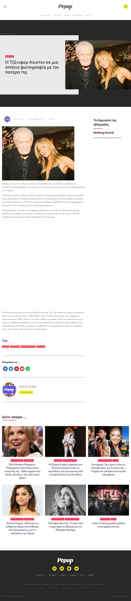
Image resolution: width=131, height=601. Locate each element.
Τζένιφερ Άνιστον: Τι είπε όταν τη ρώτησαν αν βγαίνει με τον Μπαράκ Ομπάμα (65, 526)
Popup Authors (53, 588)
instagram (15, 346)
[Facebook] (54, 568)
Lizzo (113, 519)
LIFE (82, 575)
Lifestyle (40, 346)
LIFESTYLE (9, 56)
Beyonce (58, 460)
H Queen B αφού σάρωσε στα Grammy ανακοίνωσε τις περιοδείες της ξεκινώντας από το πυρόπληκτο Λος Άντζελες (65, 469)
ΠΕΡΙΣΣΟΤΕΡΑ (26, 392)
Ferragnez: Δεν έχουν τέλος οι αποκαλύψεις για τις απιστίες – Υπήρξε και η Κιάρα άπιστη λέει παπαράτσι (108, 469)
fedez (115, 460)
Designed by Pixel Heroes (121, 596)
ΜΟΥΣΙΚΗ (52, 575)
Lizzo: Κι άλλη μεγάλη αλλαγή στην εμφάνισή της (108, 524)
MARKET (91, 575)
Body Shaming (17, 460)
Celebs (5, 346)
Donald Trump (17, 519)
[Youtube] (76, 568)
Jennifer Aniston (28, 346)
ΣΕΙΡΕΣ (63, 575)
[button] (5, 368)
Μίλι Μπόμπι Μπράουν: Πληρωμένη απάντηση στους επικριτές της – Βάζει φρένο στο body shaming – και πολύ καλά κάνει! (22, 471)
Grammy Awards (70, 460)
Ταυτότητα (42, 588)
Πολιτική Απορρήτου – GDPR (83, 588)
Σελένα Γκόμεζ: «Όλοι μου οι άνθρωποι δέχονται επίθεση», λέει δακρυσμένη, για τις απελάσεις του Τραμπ (22, 528)
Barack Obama (57, 519)
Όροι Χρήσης (66, 588)
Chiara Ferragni (105, 460)
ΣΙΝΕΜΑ (73, 575)
